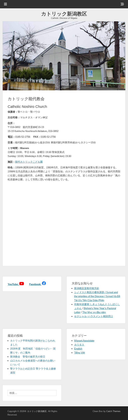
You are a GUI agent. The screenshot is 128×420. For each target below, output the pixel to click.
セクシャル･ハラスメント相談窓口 (93, 316)
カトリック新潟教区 (64, 13)
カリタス (79, 344)
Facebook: (35, 284)
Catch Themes (113, 411)
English (78, 348)
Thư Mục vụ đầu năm (94, 312)
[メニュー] (5, 4)
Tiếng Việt (79, 352)
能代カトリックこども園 (29, 161)
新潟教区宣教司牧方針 (86, 288)
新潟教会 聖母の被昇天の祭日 (27, 356)
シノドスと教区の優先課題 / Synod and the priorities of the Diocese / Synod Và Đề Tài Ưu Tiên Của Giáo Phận (97, 296)
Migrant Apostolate (84, 340)
